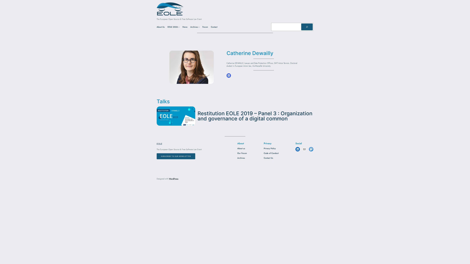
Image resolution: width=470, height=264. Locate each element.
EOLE (159, 144)
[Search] (307, 26)
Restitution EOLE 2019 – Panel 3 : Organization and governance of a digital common (255, 116)
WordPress (173, 178)
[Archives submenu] (199, 27)
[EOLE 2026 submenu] (179, 27)
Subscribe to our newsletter (176, 156)
